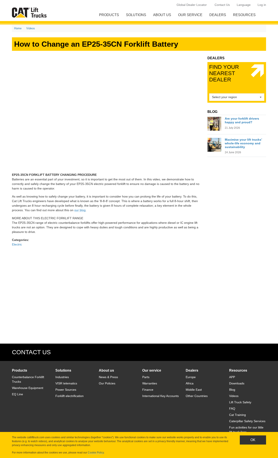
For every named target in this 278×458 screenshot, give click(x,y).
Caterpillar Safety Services (247, 421)
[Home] (30, 12)
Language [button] (244, 5)
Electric (17, 244)
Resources (244, 15)
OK (252, 440)
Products (109, 15)
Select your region (224, 97)
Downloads (236, 383)
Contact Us (222, 5)
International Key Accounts (160, 396)
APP (232, 377)
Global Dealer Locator (192, 5)
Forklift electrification (69, 396)
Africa (190, 383)
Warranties (149, 383)
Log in (262, 5)
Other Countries (197, 396)
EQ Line (17, 394)
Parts (145, 377)
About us (162, 15)
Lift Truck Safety (240, 402)
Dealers (217, 15)
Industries (62, 377)
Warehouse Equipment (27, 388)
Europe (191, 377)
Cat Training (237, 415)
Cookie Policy (96, 452)
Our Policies (107, 383)
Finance (147, 389)
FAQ (232, 408)
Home (18, 28)
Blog (232, 389)
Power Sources (65, 389)
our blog (80, 210)
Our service (190, 15)
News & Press (108, 377)
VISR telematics (66, 383)
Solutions (136, 15)
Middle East (194, 389)
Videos (30, 28)
